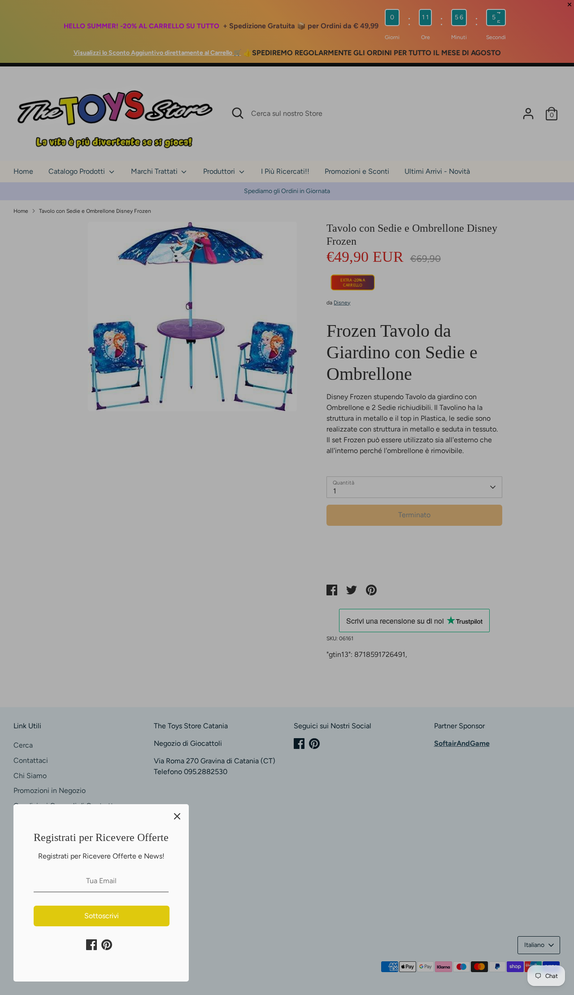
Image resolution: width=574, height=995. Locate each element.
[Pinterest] (106, 944)
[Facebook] (91, 944)
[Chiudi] (177, 816)
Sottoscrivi (101, 915)
